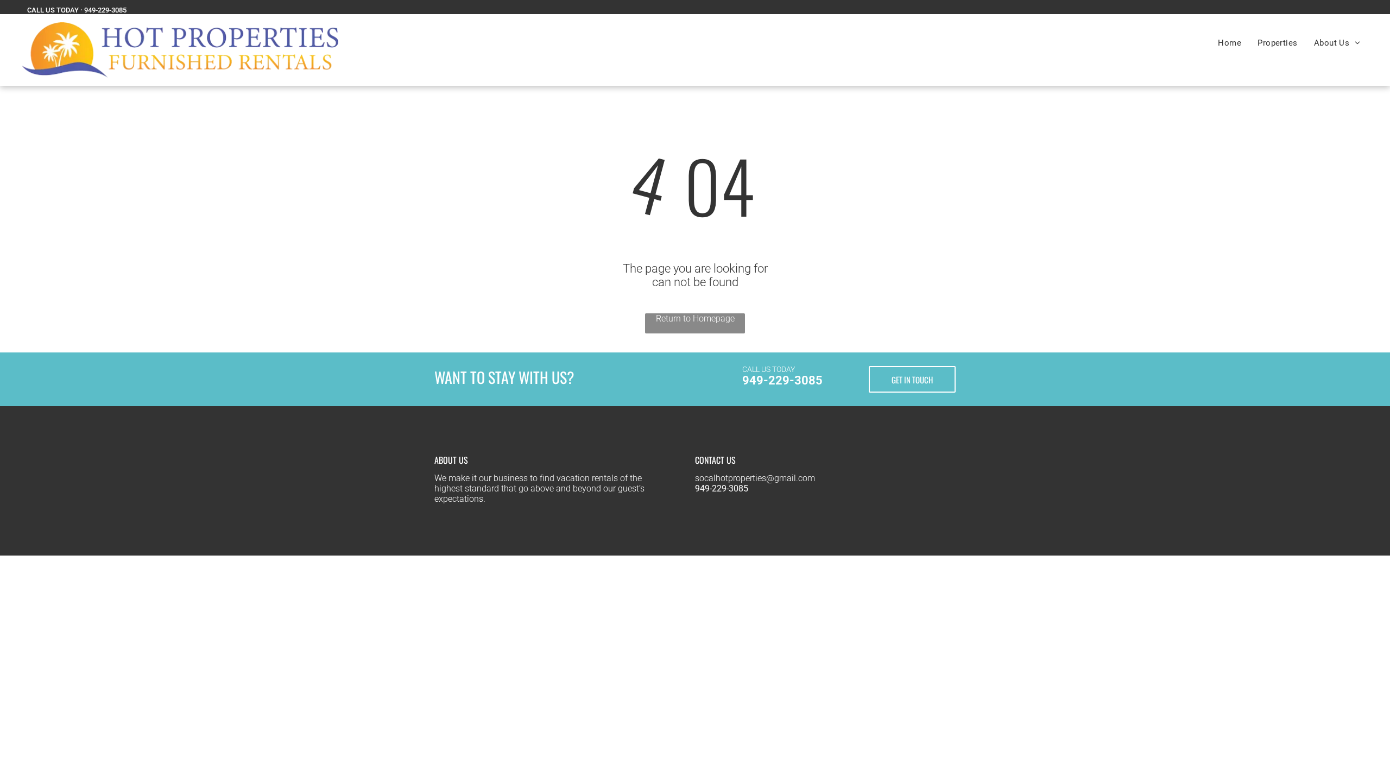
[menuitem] (1229, 43)
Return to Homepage (695, 318)
